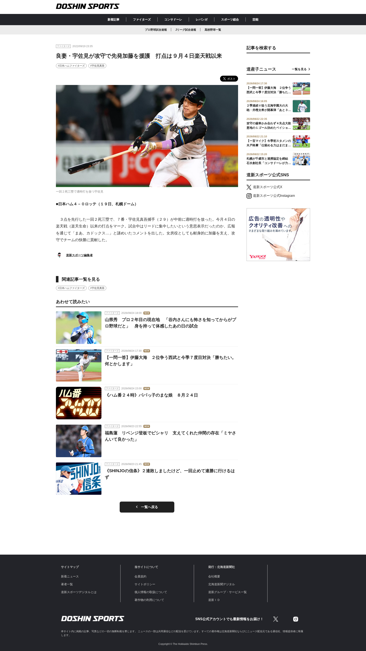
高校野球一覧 (213, 29)
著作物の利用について (149, 600)
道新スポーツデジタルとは (79, 592)
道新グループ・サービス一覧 (227, 592)
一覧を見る (299, 69)
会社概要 (214, 576)
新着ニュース (70, 576)
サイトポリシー (144, 584)
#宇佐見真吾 (97, 65)
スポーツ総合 (230, 19)
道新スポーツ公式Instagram (274, 195)
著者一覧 (67, 584)
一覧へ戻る (149, 507)
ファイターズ (142, 19)
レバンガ (202, 19)
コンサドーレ (173, 19)
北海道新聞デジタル (221, 584)
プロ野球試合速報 (156, 29)
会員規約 (140, 576)
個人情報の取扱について (150, 592)
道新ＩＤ (214, 600)
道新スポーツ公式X (267, 187)
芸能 (255, 19)
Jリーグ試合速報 (185, 29)
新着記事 (113, 19)
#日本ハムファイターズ (71, 65)
